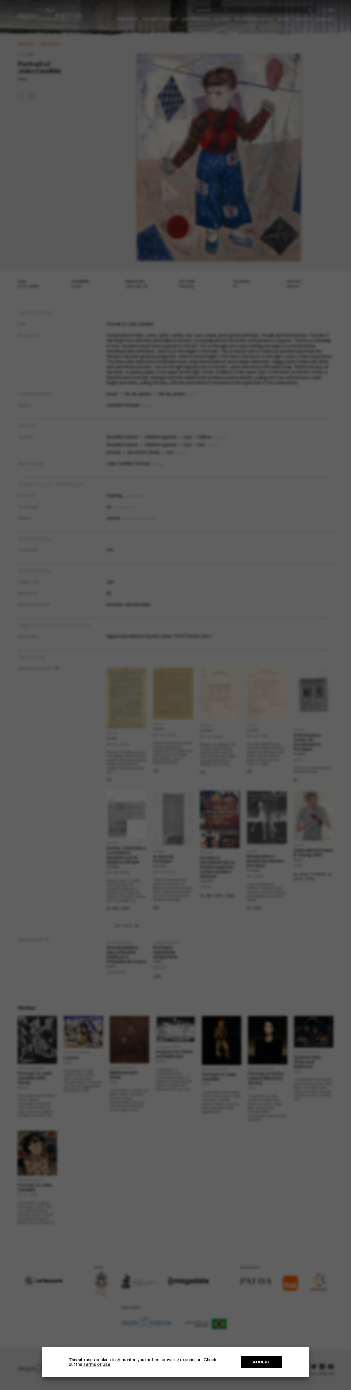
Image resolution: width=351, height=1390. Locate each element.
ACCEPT (261, 1362)
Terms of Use (96, 1364)
